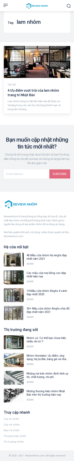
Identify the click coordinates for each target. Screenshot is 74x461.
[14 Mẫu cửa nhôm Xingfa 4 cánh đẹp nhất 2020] (14, 295)
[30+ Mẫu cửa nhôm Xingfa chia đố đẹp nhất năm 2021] (14, 313)
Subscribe (60, 173)
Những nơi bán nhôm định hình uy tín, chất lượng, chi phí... (47, 375)
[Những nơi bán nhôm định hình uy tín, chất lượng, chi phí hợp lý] (14, 378)
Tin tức (12, 85)
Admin (30, 264)
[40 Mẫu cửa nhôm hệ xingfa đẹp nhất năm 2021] (14, 260)
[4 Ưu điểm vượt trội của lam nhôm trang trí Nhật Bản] (37, 62)
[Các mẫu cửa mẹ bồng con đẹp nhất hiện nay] (14, 277)
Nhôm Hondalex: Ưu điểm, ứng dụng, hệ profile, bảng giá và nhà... (47, 357)
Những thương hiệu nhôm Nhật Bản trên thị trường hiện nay (46, 393)
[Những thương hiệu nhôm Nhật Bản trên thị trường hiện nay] (14, 396)
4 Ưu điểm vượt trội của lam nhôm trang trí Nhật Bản (33, 92)
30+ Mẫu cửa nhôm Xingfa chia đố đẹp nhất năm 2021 (48, 310)
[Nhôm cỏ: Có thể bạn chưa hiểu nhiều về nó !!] (14, 342)
